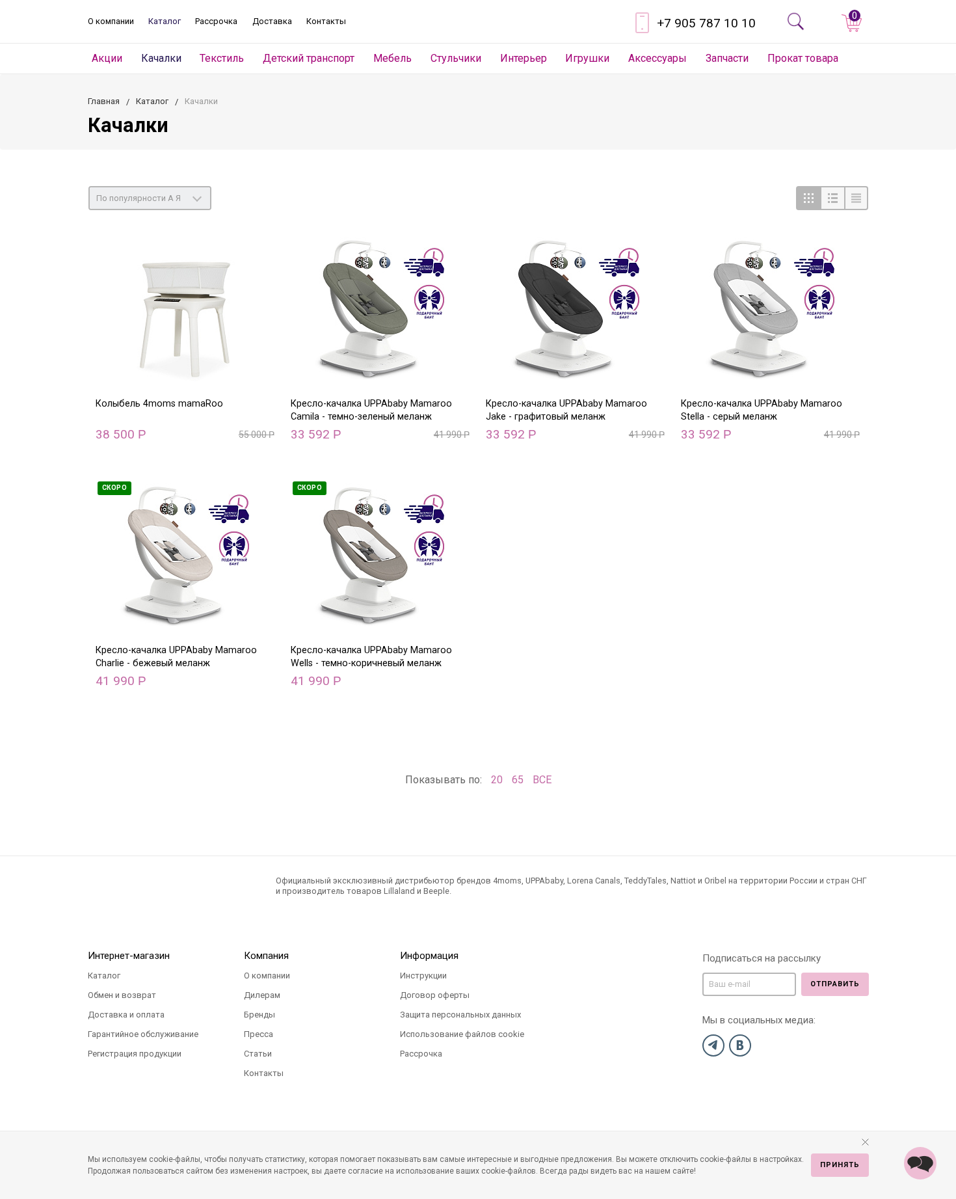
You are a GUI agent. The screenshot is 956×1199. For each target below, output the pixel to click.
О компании (111, 21)
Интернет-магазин (129, 956)
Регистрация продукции (134, 1053)
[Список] (832, 198)
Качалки (161, 58)
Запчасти (727, 58)
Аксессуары (657, 58)
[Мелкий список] (856, 198)
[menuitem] (107, 59)
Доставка (272, 21)
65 (518, 780)
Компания (266, 956)
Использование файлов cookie (462, 1034)
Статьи (258, 1053)
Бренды (259, 1014)
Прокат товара (802, 58)
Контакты (326, 21)
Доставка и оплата (126, 1014)
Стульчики (456, 58)
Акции (107, 58)
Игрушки (587, 58)
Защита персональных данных (460, 1014)
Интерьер (523, 58)
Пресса (258, 1034)
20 (497, 780)
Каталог (164, 21)
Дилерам (262, 995)
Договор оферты (435, 995)
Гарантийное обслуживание (143, 1034)
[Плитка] (808, 198)
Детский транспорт (308, 58)
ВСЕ (542, 780)
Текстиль (222, 58)
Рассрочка (216, 21)
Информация (429, 956)
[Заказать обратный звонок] (920, 1163)
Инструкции (423, 975)
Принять (840, 1165)
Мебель (392, 58)
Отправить (835, 984)
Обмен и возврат (122, 995)
